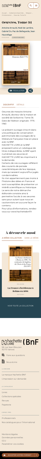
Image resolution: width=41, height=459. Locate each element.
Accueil (4, 13)
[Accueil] (11, 5)
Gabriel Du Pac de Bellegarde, (16, 31)
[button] (18, 37)
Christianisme (6, 15)
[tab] (8, 104)
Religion (28, 13)
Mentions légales (10, 434)
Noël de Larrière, (25, 28)
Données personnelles (12, 437)
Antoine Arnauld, (10, 28)
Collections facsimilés (16, 13)
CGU (4, 441)
